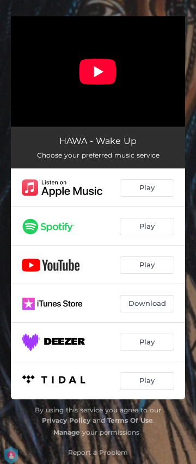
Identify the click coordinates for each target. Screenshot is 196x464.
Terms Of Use (130, 420)
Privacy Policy (66, 420)
